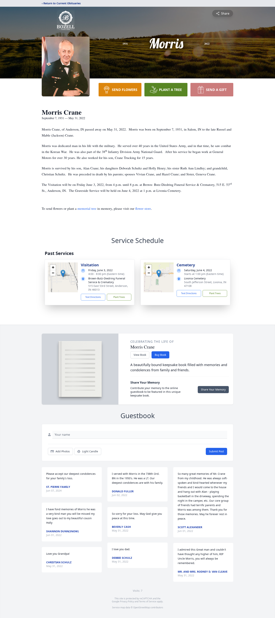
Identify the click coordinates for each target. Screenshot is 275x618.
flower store (143, 208)
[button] (63, 273)
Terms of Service (147, 601)
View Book (140, 355)
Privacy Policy (127, 601)
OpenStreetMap (141, 607)
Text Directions (93, 297)
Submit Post (216, 451)
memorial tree (86, 208)
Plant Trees (119, 297)
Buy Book (160, 355)
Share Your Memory (213, 389)
